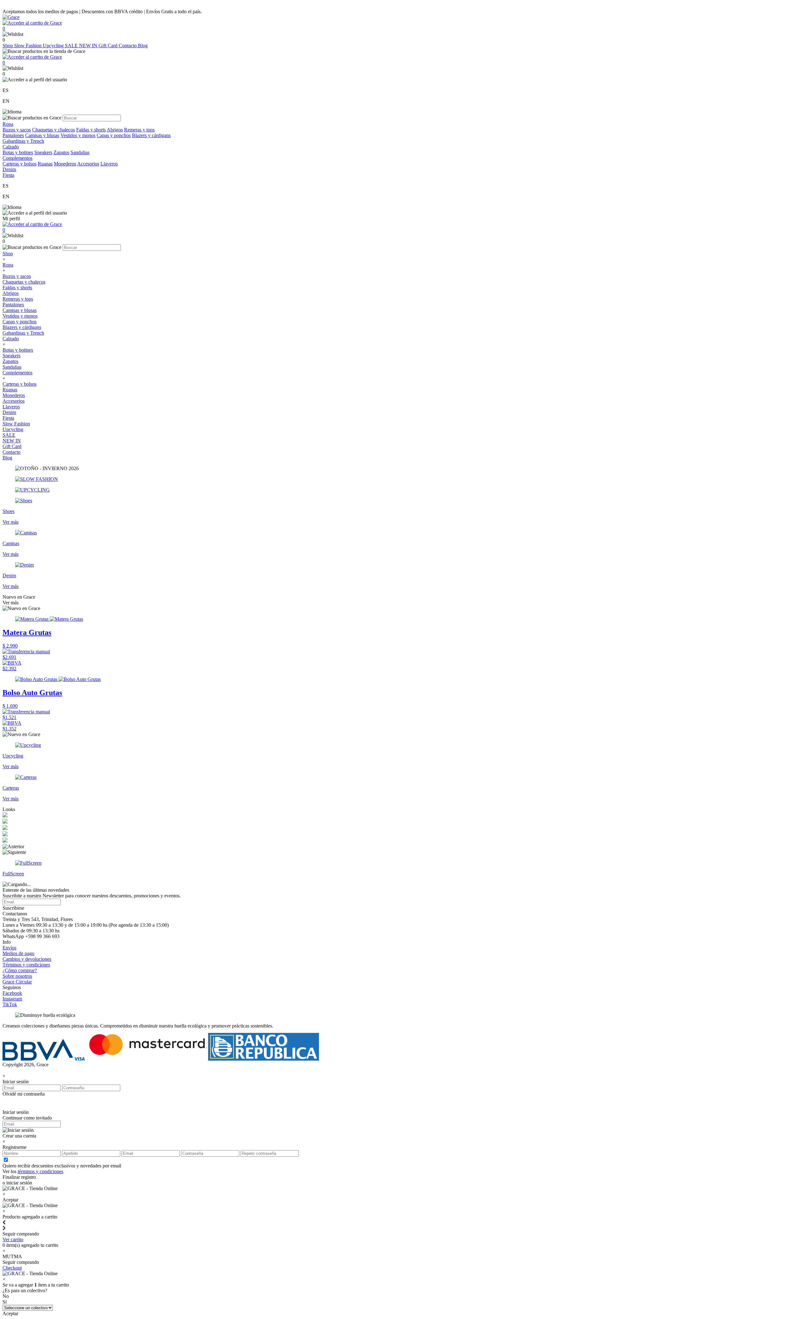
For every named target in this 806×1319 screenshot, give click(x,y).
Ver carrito (13, 1239)
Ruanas (45, 163)
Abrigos (115, 129)
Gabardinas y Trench (23, 141)
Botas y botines (18, 152)
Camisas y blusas (42, 135)
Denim (9, 412)
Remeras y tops (139, 129)
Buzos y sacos (17, 129)
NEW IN (89, 45)
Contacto (128, 45)
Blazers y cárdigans (151, 135)
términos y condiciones (40, 1171)
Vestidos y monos (77, 135)
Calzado (11, 338)
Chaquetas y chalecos (53, 129)
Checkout (12, 1267)
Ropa (8, 265)
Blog (143, 45)
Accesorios (88, 163)
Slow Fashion (28, 45)
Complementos (17, 372)
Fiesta (8, 418)
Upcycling (54, 45)
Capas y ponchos (114, 135)
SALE (72, 45)
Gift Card (109, 45)
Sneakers (43, 152)
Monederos (65, 163)
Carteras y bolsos (20, 163)
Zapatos (61, 152)
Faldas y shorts (91, 129)
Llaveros (109, 163)
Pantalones (13, 135)
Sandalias (80, 152)
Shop (8, 45)
